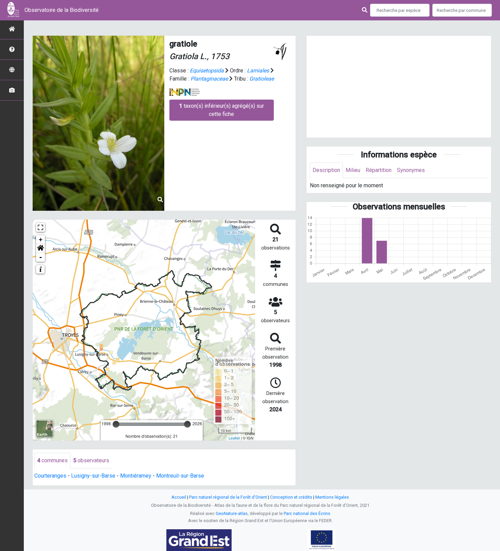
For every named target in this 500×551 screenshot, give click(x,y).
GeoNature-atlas (232, 513)
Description (326, 170)
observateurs (91, 460)
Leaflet (234, 438)
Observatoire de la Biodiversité (61, 10)
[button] (40, 248)
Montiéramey (135, 475)
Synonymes (411, 170)
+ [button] (41, 239)
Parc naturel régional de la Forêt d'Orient (228, 497)
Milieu (353, 170)
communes (52, 460)
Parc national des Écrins (307, 513)
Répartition (378, 170)
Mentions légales (332, 497)
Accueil (178, 497)
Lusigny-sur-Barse (93, 475)
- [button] (41, 257)
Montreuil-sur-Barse (180, 475)
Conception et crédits (291, 497)
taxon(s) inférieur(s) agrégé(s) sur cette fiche (221, 110)
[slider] (116, 424)
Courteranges (50, 475)
